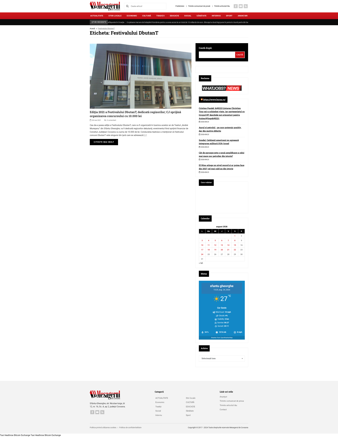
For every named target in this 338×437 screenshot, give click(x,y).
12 (215, 245)
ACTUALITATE (96, 16)
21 (228, 250)
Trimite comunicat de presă (199, 6)
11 (209, 245)
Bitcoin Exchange (22, 435)
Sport (229, 16)
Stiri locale (115, 16)
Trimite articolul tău (222, 6)
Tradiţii (160, 16)
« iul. (201, 263)
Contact (223, 409)
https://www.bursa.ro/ (214, 99)
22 (235, 250)
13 (222, 245)
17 (202, 250)
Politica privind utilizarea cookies (103, 427)
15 (235, 245)
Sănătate (201, 16)
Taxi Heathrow (6, 435)
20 (222, 250)
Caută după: (205, 47)
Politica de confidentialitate (130, 427)
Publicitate (179, 6)
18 (209, 250)
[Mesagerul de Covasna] (105, 6)
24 (202, 254)
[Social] (236, 6)
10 (202, 245)
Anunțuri (243, 16)
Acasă (92, 28)
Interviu (216, 16)
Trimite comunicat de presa (232, 401)
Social (187, 16)
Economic (132, 16)
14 (228, 245)
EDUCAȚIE (174, 16)
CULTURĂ (146, 16)
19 (215, 250)
